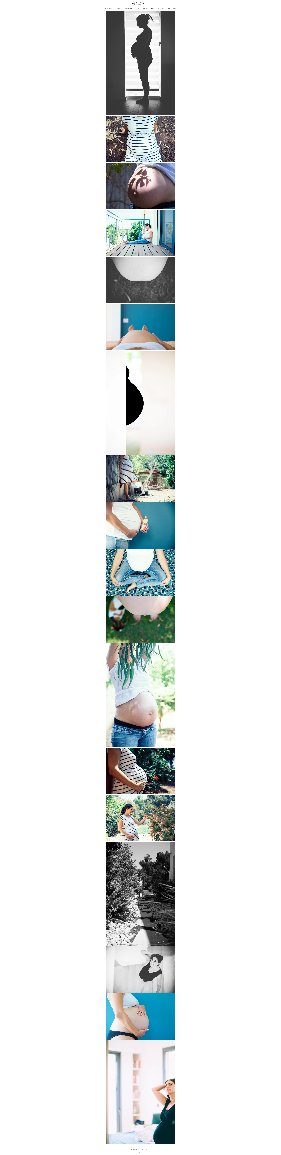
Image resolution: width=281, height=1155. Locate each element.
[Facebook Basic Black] (139, 1147)
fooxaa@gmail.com (135, 1149)
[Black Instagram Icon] (142, 1147)
